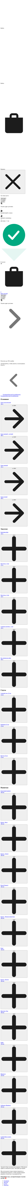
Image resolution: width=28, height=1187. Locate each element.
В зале (2, 201)
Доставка (3, 198)
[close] (13, 182)
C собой (3, 200)
